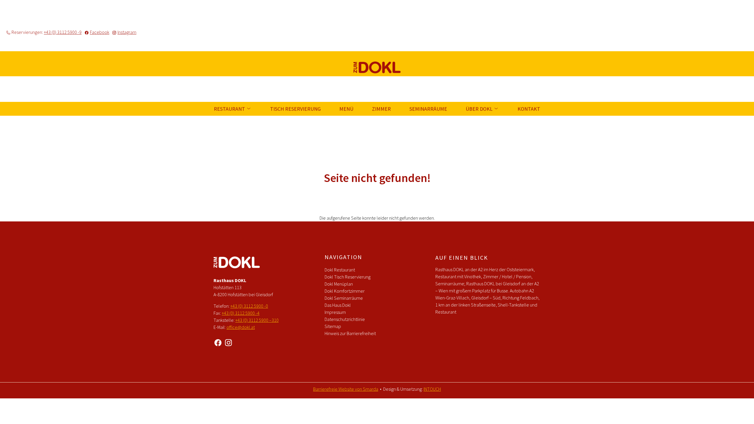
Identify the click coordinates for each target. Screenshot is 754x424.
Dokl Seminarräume (344, 298)
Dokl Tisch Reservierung (348, 277)
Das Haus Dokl (338, 305)
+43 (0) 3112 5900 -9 (63, 32)
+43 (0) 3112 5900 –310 (257, 320)
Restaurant (230, 108)
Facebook (99, 32)
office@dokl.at (240, 327)
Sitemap (333, 326)
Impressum (335, 312)
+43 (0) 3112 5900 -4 (240, 313)
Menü (346, 108)
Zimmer (381, 108)
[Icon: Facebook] (218, 341)
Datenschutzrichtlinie (345, 319)
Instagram (127, 32)
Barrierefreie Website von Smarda (345, 389)
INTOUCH (432, 389)
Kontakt (528, 108)
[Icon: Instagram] (228, 341)
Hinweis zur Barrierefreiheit (350, 333)
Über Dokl (480, 108)
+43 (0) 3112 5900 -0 (249, 306)
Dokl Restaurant (340, 270)
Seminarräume (428, 108)
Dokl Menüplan (339, 284)
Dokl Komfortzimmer (345, 291)
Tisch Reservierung (295, 108)
